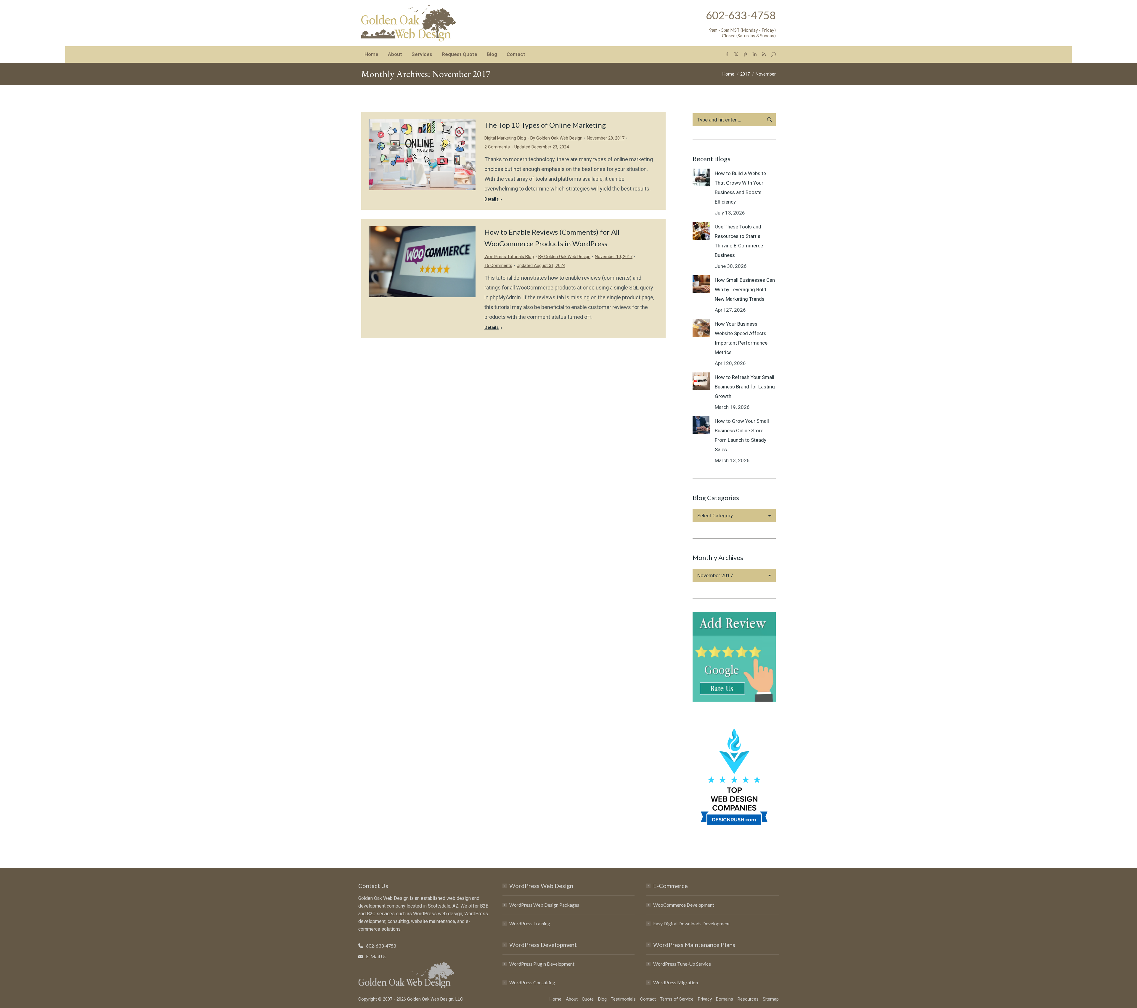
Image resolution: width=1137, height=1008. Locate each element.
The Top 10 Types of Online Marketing (545, 125)
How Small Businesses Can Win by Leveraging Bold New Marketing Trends (745, 289)
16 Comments (498, 265)
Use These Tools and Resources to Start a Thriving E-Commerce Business (739, 241)
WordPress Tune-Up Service (682, 964)
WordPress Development (543, 944)
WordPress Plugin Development (541, 964)
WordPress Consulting (532, 982)
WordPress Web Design (541, 885)
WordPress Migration (675, 982)
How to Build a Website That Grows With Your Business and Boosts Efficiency (740, 187)
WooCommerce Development (683, 905)
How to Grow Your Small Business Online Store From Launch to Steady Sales (742, 435)
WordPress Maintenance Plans (694, 944)
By (556, 138)
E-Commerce (670, 885)
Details (491, 199)
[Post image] (701, 177)
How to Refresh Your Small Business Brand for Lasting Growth (745, 386)
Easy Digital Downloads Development (691, 923)
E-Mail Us (376, 956)
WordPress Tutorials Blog (509, 256)
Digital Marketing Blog (505, 138)
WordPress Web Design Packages (544, 905)
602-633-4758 (741, 15)
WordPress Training (529, 923)
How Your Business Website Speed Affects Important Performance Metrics (741, 338)
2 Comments (497, 147)
